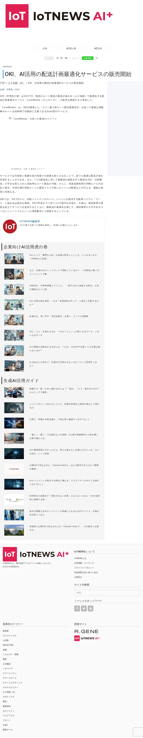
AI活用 (98, 48)
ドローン (7, 720)
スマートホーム (9, 678)
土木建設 (7, 664)
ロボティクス (9, 697)
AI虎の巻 (71, 48)
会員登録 (87, 58)
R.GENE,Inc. (14, 566)
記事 (45, 48)
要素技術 (7, 706)
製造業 (6, 631)
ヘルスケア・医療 (10, 654)
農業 (5, 659)
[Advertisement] (51, 35)
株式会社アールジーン (25, 563)
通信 (5, 701)
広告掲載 (49, 58)
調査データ (8, 730)
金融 (5, 650)
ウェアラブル (9, 715)
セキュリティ (9, 711)
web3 (5, 725)
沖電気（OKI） (14, 89)
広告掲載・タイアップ (84, 563)
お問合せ (78, 577)
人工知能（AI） (16, 83)
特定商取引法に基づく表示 (86, 572)
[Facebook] (77, 608)
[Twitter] (84, 608)
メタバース (8, 668)
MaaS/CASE (8, 645)
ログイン (76, 58)
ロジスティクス (9, 635)
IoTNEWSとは (80, 558)
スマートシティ (9, 673)
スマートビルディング (12, 683)
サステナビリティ (10, 687)
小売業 (6, 640)
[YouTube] (90, 608)
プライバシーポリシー (84, 568)
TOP (2, 83)
